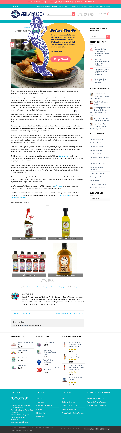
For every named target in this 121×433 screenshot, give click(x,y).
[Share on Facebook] (12, 6)
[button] (76, 111)
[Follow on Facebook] (12, 398)
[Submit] (108, 37)
